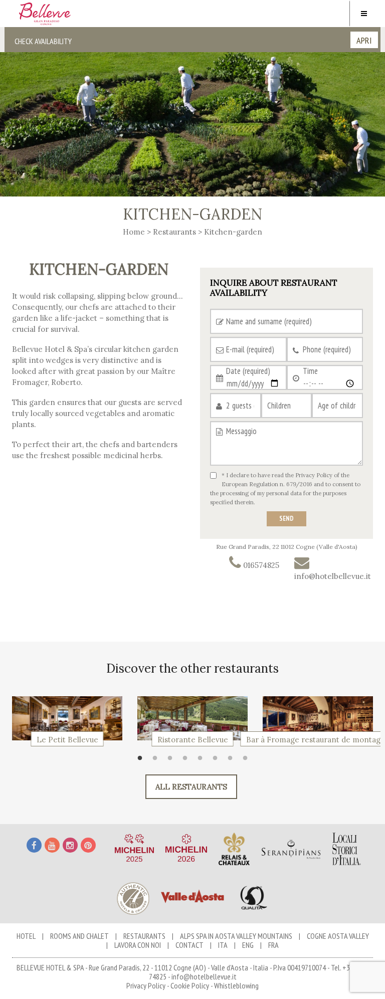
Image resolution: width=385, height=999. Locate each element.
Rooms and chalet (79, 936)
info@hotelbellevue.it (204, 976)
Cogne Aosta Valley (338, 936)
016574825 (260, 565)
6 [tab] (217, 760)
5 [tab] (202, 760)
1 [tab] (142, 760)
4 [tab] (187, 760)
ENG (248, 945)
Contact (189, 945)
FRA (273, 945)
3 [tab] (172, 760)
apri (364, 40)
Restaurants (174, 232)
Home (134, 232)
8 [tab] (247, 760)
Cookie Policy (189, 985)
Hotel (26, 936)
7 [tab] (232, 760)
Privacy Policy (313, 475)
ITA (223, 945)
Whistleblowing (236, 985)
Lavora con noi (137, 945)
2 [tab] (157, 760)
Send (286, 518)
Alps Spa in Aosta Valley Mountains (236, 936)
